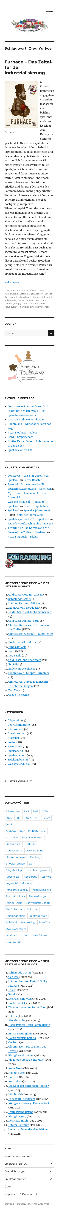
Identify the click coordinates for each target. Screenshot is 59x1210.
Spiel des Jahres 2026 (21, 450)
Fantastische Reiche (20, 1111)
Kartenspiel (39, 297)
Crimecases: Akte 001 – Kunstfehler (30, 633)
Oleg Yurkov (40, 300)
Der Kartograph (18, 1120)
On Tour (13, 1042)
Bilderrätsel (15, 729)
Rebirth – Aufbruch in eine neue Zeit (30, 523)
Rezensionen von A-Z (18, 1156)
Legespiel (12, 883)
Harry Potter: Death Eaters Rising (29, 1024)
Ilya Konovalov (12, 297)
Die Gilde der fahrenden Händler (28, 1085)
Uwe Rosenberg (16, 928)
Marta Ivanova (25, 300)
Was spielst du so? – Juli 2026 (26, 419)
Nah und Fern (16, 1072)
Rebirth (13, 664)
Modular (27, 883)
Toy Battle (14, 655)
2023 (37, 817)
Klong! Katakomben (21, 1055)
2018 (35, 811)
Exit (31, 863)
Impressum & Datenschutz (22, 1194)
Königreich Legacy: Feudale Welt (28, 1103)
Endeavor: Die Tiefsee (21, 668)
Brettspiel (30, 844)
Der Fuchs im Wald (20, 998)
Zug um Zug (14, 942)
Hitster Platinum (18, 1125)
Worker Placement (18, 935)
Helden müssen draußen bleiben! (29, 1129)
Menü (49, 11)
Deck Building (35, 850)
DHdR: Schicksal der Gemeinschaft (30, 612)
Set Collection (14, 909)
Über (8, 1186)
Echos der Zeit (17, 646)
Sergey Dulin (21, 303)
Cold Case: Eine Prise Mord (24, 659)
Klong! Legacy (17, 1116)
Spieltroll (33, 303)
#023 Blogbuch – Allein (22, 432)
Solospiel (32, 909)
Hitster (12, 1016)
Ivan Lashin (26, 297)
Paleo (11, 990)
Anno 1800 (15, 1081)
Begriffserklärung (19, 724)
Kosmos (46, 876)
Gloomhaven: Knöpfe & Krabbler (28, 673)
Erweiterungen (17, 733)
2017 (26, 811)
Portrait (12, 742)
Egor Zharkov (36, 293)
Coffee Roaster (32, 480)
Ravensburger (38, 896)
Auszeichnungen (15, 1171)
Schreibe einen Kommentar (34, 307)
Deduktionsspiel (16, 857)
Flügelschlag (14, 870)
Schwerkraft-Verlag (38, 902)
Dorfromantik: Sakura (22, 642)
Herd (11, 651)
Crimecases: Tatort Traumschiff (28, 681)
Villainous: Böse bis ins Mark (26, 1059)
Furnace (48, 293)
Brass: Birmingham (20, 1033)
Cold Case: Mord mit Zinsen (25, 594)
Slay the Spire (16, 1020)
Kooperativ (30, 876)
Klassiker (13, 737)
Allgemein (14, 720)
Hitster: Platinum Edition (24, 603)
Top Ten (13, 690)
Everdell (13, 1077)
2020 (9, 817)
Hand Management (37, 870)
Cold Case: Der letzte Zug (23, 620)
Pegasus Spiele (41, 889)
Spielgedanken (17, 755)
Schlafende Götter (19, 598)
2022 (28, 817)
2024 (47, 817)
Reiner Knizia (14, 902)
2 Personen (13, 811)
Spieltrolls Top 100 (16, 1163)
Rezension (31, 290)
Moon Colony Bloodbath (23, 607)
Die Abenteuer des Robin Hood (27, 1007)
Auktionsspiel (12, 293)
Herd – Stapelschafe (20, 436)
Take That (45, 922)
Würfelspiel (40, 935)
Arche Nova (15, 1068)
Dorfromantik (17, 1003)
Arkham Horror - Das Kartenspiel (26, 831)
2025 (9, 824)
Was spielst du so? (19, 763)
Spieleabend (15, 750)
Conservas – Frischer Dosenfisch (28, 406)
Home (8, 1148)
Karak (12, 994)
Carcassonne (14, 850)
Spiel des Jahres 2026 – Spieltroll (28, 519)
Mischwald (15, 1094)
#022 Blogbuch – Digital (23, 536)
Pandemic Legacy (17, 889)
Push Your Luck (15, 896)
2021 (41, 290)
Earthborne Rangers (21, 686)
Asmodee (12, 837)
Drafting (24, 293)
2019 (45, 811)
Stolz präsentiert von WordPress (33, 1204)
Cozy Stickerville (18, 694)
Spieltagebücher (18, 759)
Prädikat (9, 303)
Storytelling (27, 922)
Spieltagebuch (38, 915)
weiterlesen (12, 282)
